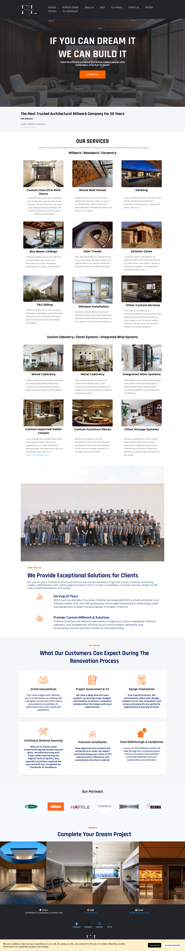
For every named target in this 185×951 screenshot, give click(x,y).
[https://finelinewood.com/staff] (92, 513)
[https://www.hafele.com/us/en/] (80, 807)
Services (52, 7)
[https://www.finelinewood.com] (28, 9)
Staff (102, 7)
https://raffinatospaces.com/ (37, 455)
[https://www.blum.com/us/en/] (55, 806)
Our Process (116, 7)
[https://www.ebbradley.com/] (104, 806)
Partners (52, 11)
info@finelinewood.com (139, 912)
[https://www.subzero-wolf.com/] (129, 806)
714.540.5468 (90, 913)
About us (89, 7)
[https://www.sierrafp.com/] (31, 806)
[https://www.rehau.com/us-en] (153, 806)
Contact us (133, 7)
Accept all (154, 945)
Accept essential (172, 945)
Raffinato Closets (70, 7)
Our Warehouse (70, 11)
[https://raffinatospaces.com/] (43, 412)
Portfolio (149, 7)
